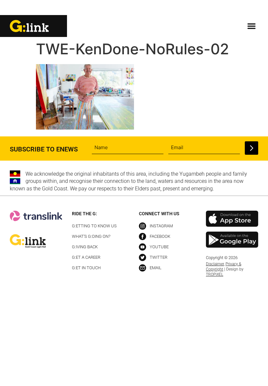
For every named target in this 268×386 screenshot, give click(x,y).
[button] (252, 8)
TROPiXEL (214, 274)
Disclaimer (215, 264)
